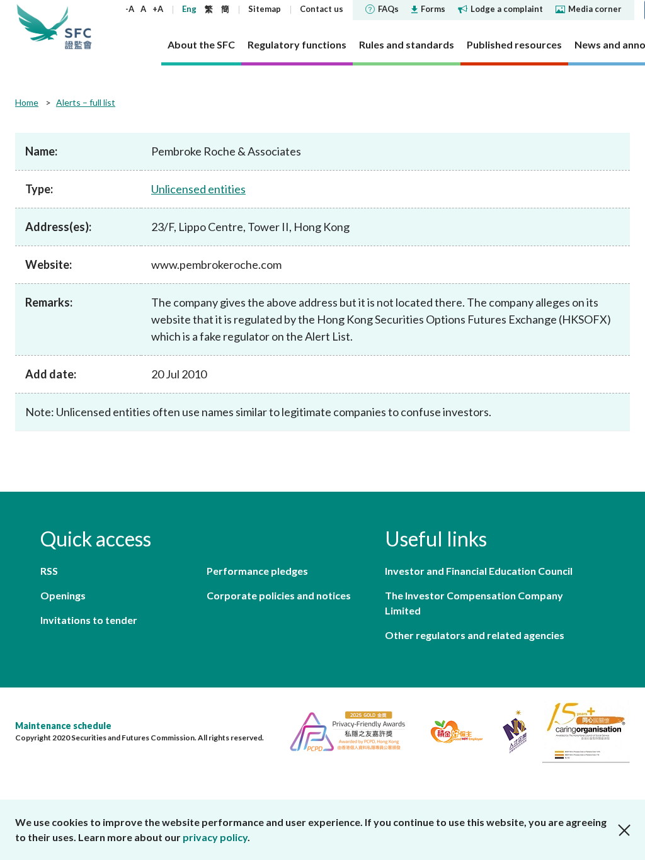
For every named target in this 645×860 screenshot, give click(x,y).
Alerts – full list (85, 102)
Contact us (321, 9)
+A (157, 9)
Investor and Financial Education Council (479, 571)
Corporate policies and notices (279, 595)
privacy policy (215, 837)
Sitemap (264, 9)
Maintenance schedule (63, 725)
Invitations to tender (88, 620)
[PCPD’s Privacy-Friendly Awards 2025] (342, 730)
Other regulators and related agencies (474, 635)
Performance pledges (257, 571)
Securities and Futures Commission (78, 26)
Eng (189, 9)
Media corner (595, 9)
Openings (63, 595)
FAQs (388, 9)
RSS (49, 571)
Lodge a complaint (507, 9)
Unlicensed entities (198, 189)
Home (26, 102)
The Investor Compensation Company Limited (474, 602)
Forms (433, 9)
